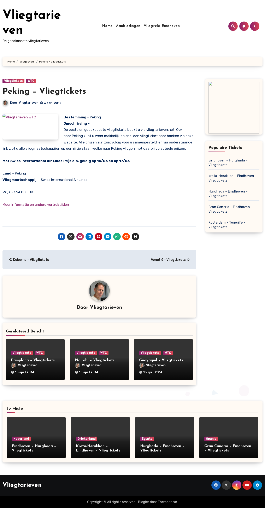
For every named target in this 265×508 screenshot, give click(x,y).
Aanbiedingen (128, 26)
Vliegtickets (13, 81)
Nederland (21, 439)
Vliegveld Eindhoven (162, 26)
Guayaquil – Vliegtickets (161, 360)
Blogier (143, 502)
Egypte (147, 439)
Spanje (211, 439)
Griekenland (87, 439)
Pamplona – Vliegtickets (33, 360)
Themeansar (167, 502)
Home (107, 26)
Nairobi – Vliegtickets (94, 360)
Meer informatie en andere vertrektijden (35, 204)
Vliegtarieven (28, 103)
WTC (31, 81)
